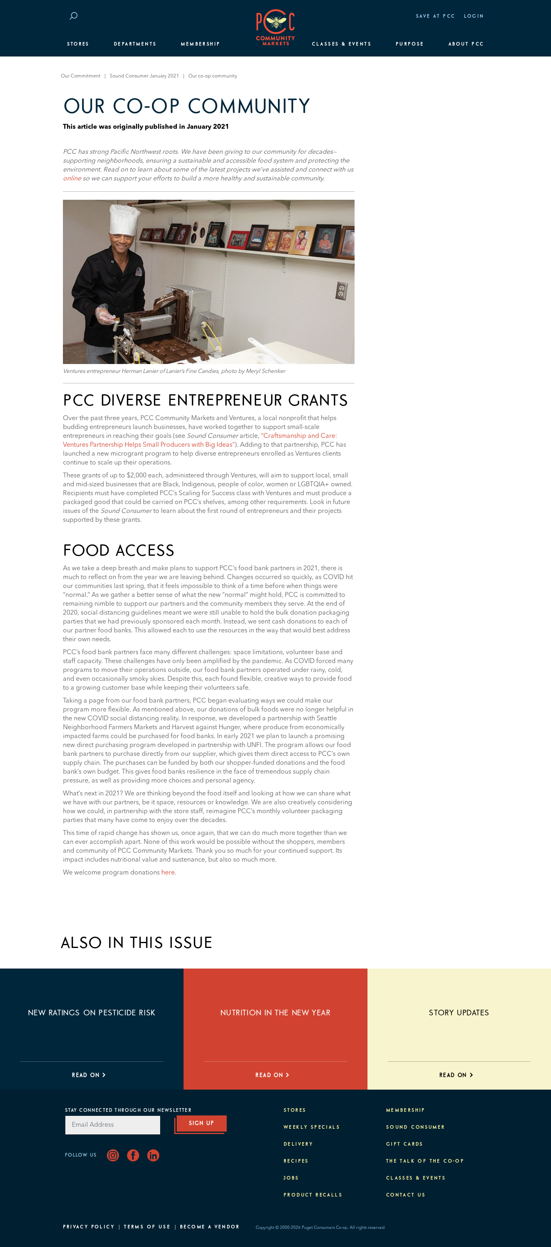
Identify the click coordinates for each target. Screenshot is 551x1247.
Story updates (459, 1013)
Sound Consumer (415, 1127)
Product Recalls (313, 1195)
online (72, 179)
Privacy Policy (89, 1227)
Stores (78, 44)
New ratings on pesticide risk (91, 1013)
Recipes (296, 1161)
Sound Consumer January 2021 (144, 76)
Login (474, 16)
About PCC (466, 44)
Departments (135, 44)
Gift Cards (405, 1144)
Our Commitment (80, 76)
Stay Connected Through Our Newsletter (128, 1110)
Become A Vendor (210, 1227)
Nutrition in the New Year (275, 1013)
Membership (200, 44)
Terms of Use (147, 1227)
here (168, 873)
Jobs (291, 1178)
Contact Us (406, 1195)
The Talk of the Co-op (425, 1161)
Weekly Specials (312, 1127)
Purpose (410, 44)
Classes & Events (342, 44)
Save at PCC (435, 16)
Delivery (298, 1144)
